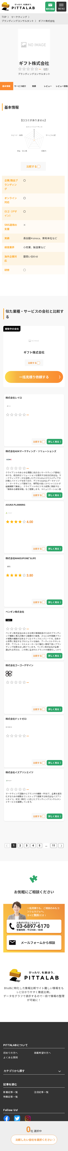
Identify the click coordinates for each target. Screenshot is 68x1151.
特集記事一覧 (10, 1096)
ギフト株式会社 (46, 20)
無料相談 (50, 8)
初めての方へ (10, 1052)
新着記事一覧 (10, 1092)
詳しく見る (53, 441)
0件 (46, 69)
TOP (4, 17)
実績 (34, 86)
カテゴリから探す (14, 1070)
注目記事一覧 (41, 1092)
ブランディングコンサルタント (18, 20)
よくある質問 (10, 1057)
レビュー (48, 86)
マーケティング (19, 17)
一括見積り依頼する (34, 376)
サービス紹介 (20, 86)
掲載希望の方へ (42, 1052)
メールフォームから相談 (38, 942)
